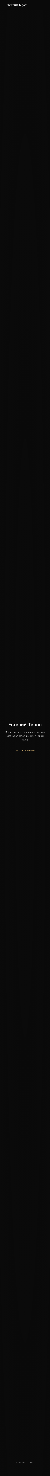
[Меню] (44, 5)
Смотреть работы (25, 750)
